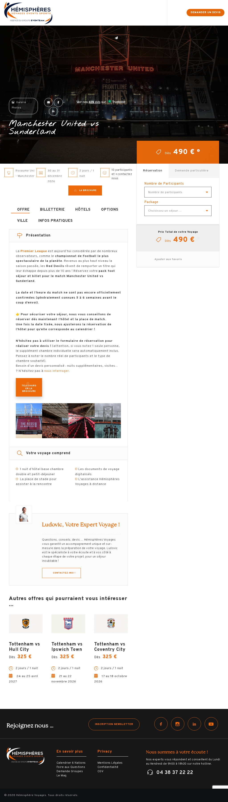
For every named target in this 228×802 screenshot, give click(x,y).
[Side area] (179, 13)
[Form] (171, 13)
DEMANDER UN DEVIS (206, 12)
